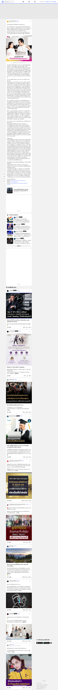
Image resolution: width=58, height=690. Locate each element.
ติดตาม (18, 290)
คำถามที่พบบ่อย (45, 684)
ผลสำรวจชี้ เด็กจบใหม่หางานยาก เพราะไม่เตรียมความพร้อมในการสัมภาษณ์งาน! (18, 446)
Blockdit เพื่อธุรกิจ (39, 688)
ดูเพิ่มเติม (17, 373)
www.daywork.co (14, 182)
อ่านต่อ (28, 324)
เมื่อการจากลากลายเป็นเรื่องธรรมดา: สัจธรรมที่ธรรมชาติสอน (17, 565)
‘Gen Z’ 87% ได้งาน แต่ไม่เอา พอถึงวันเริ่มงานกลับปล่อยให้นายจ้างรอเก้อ (18, 320)
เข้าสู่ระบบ (48, 1)
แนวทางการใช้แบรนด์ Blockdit (41, 687)
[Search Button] (5, 2)
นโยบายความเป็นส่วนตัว (40, 686)
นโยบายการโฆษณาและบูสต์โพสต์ (42, 685)
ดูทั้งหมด (19, 246)
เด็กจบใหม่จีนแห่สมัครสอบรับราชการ (15, 405)
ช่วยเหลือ (40, 684)
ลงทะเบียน (54, 1)
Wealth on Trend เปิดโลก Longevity (15, 367)
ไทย (43, 688)
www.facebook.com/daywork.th (18, 180)
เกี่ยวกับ (38, 684)
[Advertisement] (29, 11)
